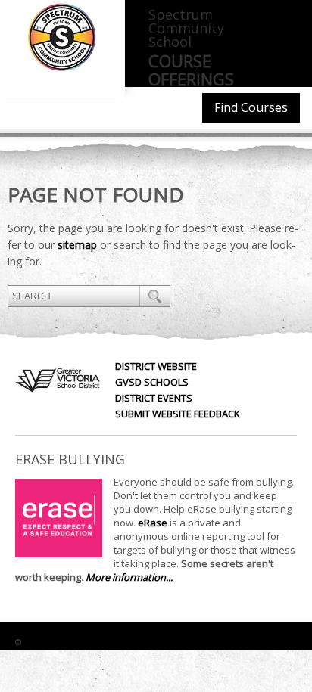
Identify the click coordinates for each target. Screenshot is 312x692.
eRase (152, 522)
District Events (153, 398)
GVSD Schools (152, 382)
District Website (156, 366)
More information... (129, 577)
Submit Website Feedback (177, 413)
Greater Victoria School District (100, 641)
